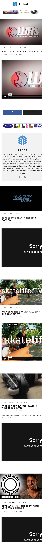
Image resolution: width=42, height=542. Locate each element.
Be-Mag (4, 55)
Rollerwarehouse (14, 418)
